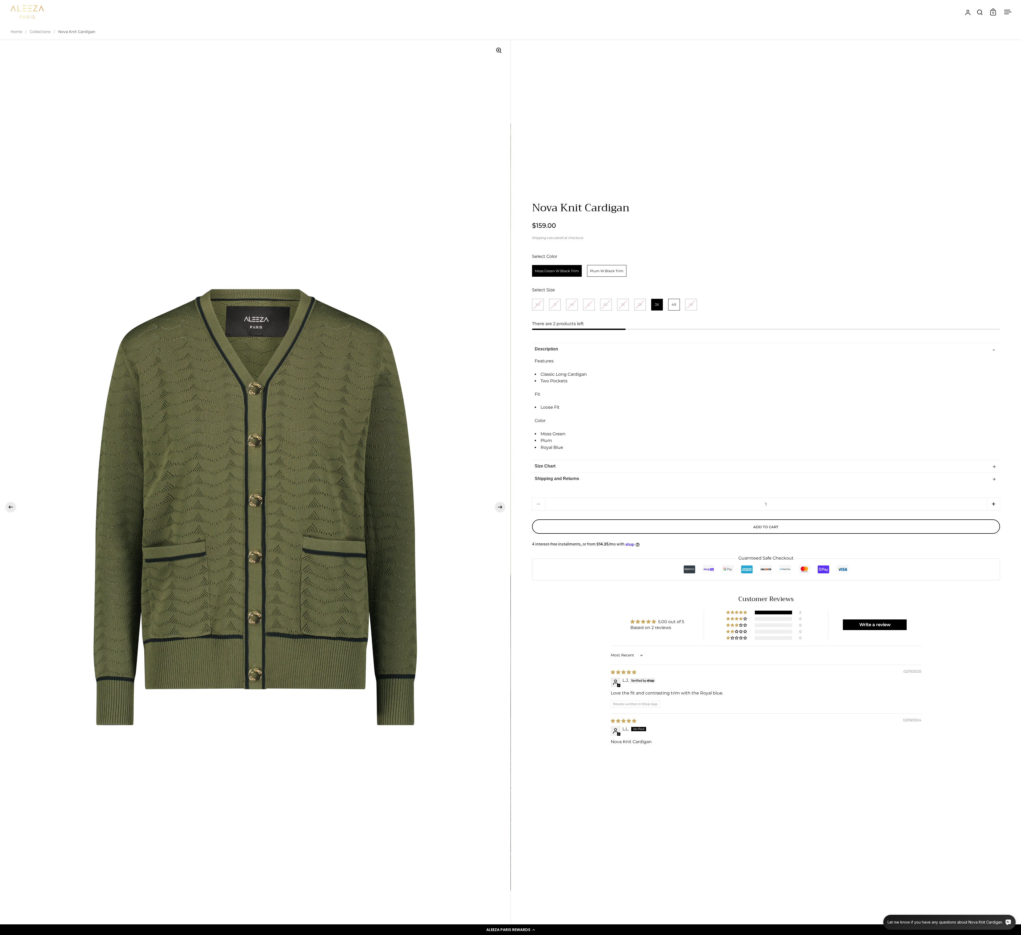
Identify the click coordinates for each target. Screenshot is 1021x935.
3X (657, 304)
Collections (40, 31)
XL (606, 304)
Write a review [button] (874, 624)
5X (691, 304)
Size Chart (545, 466)
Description (546, 349)
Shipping (539, 238)
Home (16, 31)
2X (640, 304)
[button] (510, 929)
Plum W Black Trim (607, 271)
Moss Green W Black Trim (557, 271)
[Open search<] (980, 12)
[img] (623, 672)
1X (623, 304)
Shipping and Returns (557, 478)
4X (674, 304)
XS (537, 304)
